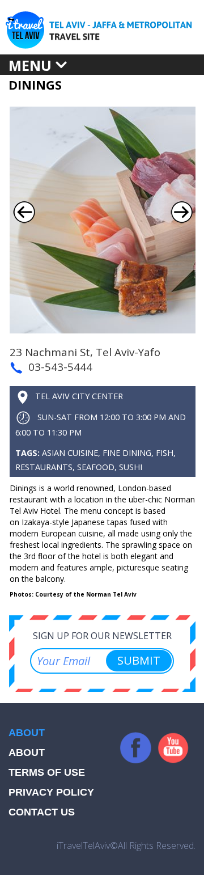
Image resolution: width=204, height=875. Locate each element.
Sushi (130, 467)
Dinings (35, 85)
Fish (164, 452)
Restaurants (44, 467)
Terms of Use (46, 772)
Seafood (95, 467)
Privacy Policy (51, 792)
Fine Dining (127, 452)
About (26, 752)
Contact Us (41, 812)
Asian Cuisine (70, 452)
